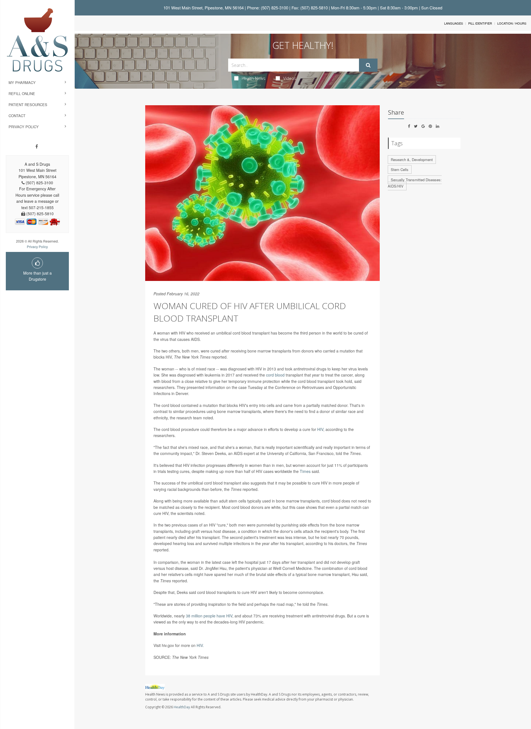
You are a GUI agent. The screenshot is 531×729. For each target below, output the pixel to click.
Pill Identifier (480, 23)
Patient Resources (28, 104)
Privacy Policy (24, 126)
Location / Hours (511, 23)
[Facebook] (36, 146)
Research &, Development (412, 159)
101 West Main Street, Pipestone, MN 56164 (203, 7)
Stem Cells (399, 169)
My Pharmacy (22, 82)
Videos (289, 78)
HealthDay (182, 707)
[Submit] (368, 65)
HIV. (200, 645)
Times (305, 471)
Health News (254, 78)
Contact (17, 115)
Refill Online (22, 93)
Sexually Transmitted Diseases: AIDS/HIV (415, 183)
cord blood (276, 375)
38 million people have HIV (209, 616)
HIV (320, 429)
